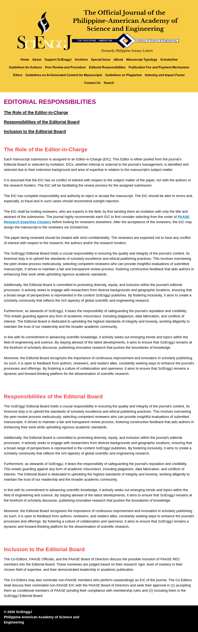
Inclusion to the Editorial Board (35, 131)
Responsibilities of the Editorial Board (41, 122)
